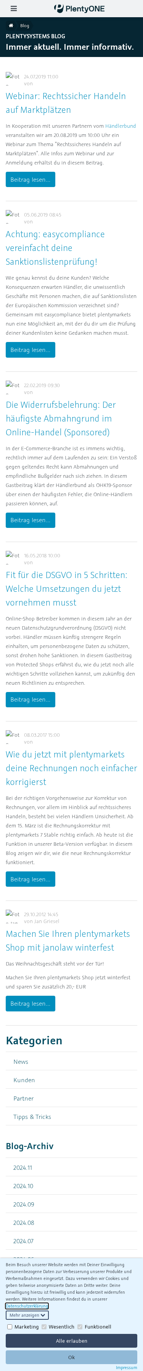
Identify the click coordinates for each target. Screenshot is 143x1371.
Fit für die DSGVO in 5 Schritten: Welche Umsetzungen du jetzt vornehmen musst (66, 588)
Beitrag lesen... (30, 179)
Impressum (126, 1367)
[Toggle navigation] (13, 8)
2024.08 (23, 1222)
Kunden (24, 1080)
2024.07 (23, 1241)
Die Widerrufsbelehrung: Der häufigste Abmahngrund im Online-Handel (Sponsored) (61, 418)
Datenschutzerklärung (27, 1306)
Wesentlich (61, 1326)
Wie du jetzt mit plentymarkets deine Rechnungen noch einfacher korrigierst (71, 768)
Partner (23, 1098)
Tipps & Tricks (32, 1116)
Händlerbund (120, 125)
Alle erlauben (71, 1340)
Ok (71, 1357)
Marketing (26, 1326)
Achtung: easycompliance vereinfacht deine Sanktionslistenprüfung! (55, 247)
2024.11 (22, 1167)
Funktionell (98, 1326)
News (20, 1061)
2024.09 (23, 1204)
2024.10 (23, 1186)
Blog (24, 25)
